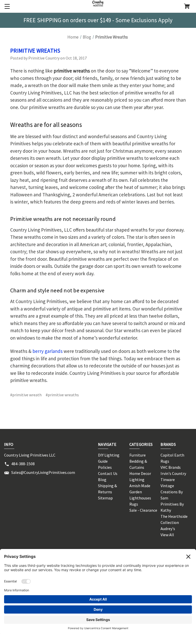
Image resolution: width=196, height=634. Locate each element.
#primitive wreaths (62, 394)
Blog (102, 479)
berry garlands (47, 351)
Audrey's (168, 528)
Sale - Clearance (143, 510)
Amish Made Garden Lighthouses (140, 491)
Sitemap (105, 497)
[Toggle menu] (6, 6)
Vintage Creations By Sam (172, 491)
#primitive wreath (26, 394)
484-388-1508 (23, 463)
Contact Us (107, 473)
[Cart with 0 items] (187, 7)
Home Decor (140, 473)
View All (167, 534)
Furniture (137, 455)
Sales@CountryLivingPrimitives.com (43, 472)
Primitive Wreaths (35, 50)
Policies (105, 467)
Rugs (133, 504)
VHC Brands (171, 467)
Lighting (136, 479)
